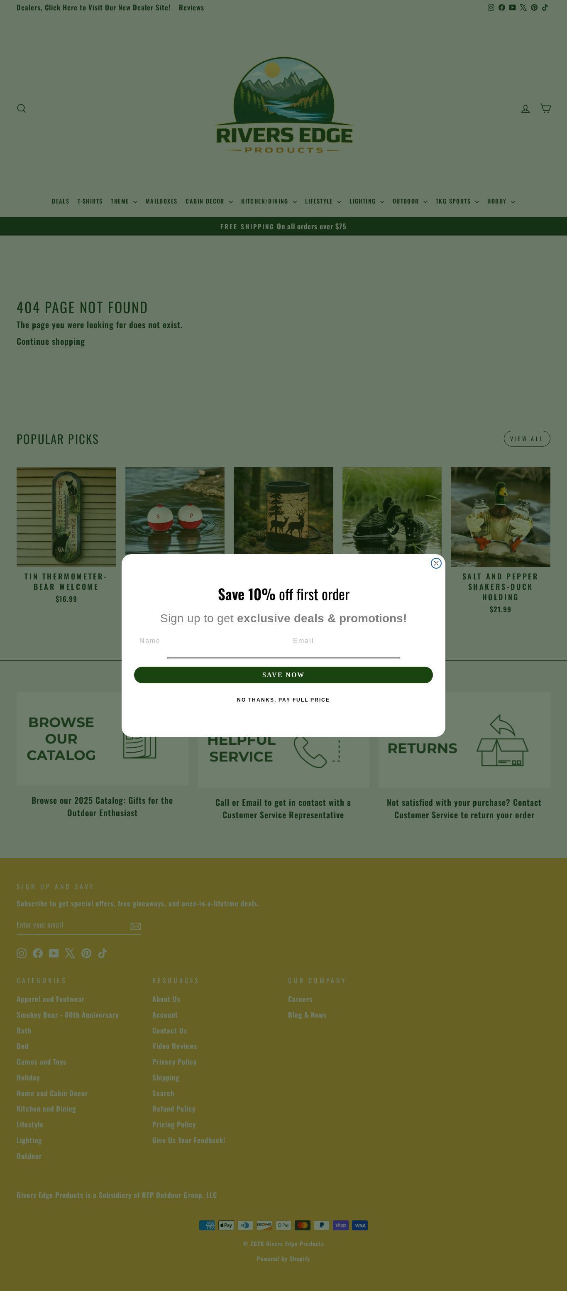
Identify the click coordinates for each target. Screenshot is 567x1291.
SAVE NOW (283, 674)
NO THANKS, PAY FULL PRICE (283, 700)
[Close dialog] (436, 563)
